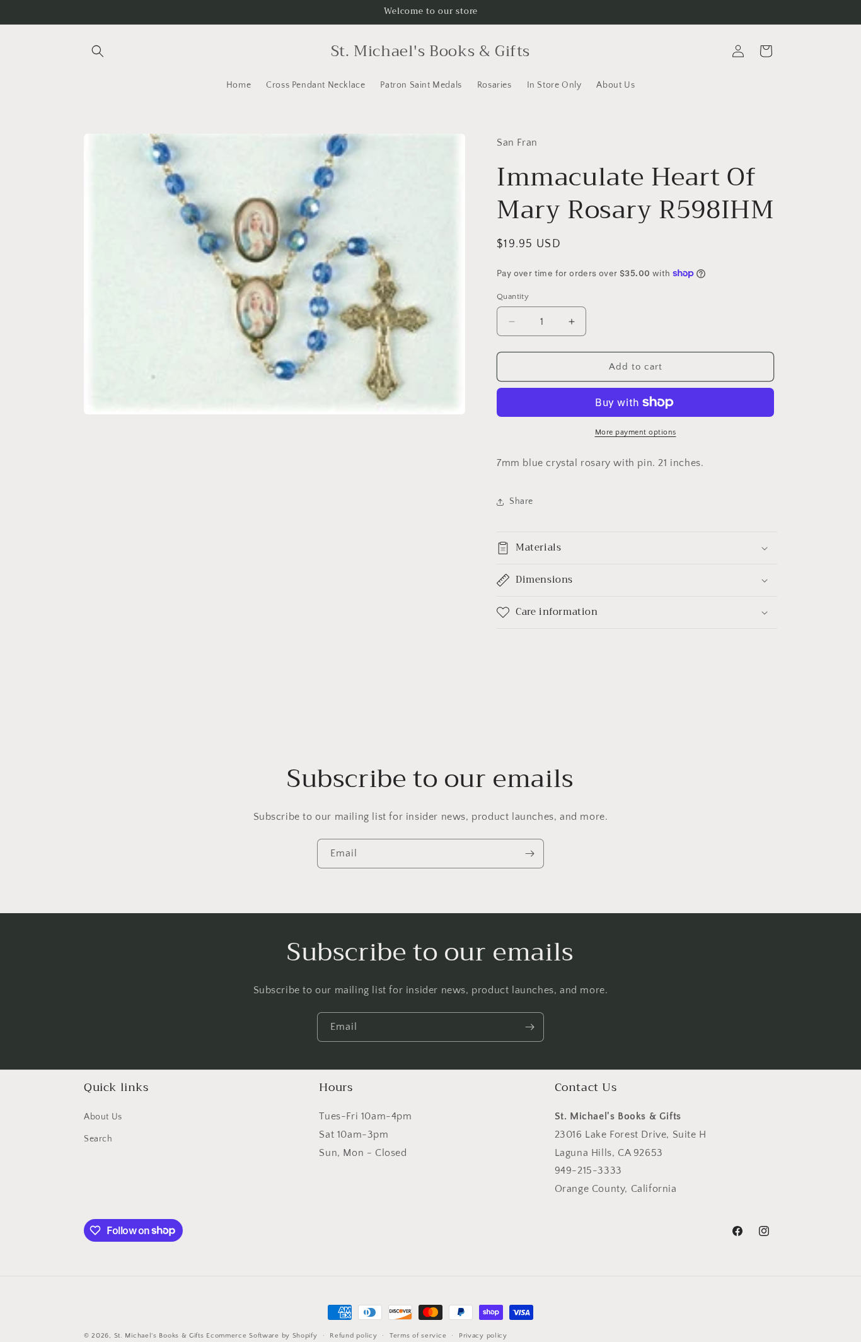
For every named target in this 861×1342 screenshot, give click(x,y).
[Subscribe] (529, 853)
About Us (103, 1117)
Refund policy (353, 1335)
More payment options (635, 432)
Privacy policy (483, 1335)
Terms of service (418, 1335)
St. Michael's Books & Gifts (159, 1335)
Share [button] (521, 501)
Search (98, 1140)
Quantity (513, 296)
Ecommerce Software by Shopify (261, 1335)
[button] (98, 51)
